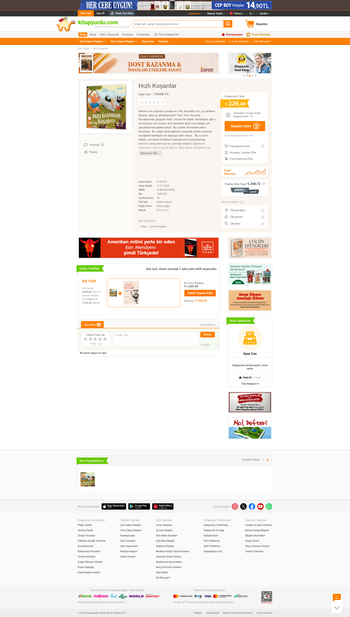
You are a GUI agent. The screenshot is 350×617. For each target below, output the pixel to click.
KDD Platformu (212, 546)
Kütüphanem (211, 535)
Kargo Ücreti (252, 540)
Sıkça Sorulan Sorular (257, 546)
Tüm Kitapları (248, 383)
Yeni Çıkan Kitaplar (122, 41)
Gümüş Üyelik (85, 530)
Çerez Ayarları (264, 613)
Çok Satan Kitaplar (91, 41)
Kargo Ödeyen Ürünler (90, 562)
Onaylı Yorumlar (86, 535)
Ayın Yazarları (128, 540)
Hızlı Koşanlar (100, 48)
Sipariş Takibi (214, 13)
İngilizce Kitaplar (165, 546)
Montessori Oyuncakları (169, 562)
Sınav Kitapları (240, 41)
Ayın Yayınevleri (129, 546)
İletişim (198, 613)
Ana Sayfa (83, 48)
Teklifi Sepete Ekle (200, 293)
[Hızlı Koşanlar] (87, 479)
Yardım (263, 13)
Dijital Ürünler (128, 556)
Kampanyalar (234, 34)
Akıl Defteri (162, 572)
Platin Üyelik (85, 525)
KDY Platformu (212, 540)
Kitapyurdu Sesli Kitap (216, 525)
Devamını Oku (149, 153)
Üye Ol (100, 13)
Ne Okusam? (263, 41)
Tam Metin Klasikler (166, 535)
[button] (244, 76)
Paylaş (93, 151)
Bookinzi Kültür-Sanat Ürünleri (172, 551)
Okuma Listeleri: (230, 202)
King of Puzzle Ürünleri (168, 567)
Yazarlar (163, 41)
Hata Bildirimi (207, 324)
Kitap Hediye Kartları (89, 572)
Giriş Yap (86, 13)
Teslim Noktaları (86, 556)
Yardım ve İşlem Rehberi (258, 525)
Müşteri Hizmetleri (255, 535)
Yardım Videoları (254, 551)
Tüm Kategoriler (169, 34)
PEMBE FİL (161, 94)
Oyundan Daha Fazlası (168, 556)
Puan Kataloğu (261, 34)
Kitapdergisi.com (213, 551)
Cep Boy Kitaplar (165, 540)
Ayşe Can (145, 94)
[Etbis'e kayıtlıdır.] (266, 597)
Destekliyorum (86, 546)
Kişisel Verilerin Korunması (238, 613)
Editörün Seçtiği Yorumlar (92, 540)
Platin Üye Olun (124, 13)
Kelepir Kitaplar (128, 551)
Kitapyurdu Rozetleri (89, 551)
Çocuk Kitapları (216, 41)
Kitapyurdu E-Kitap (214, 530)
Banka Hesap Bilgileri (257, 530)
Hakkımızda (212, 613)
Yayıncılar (148, 41)
